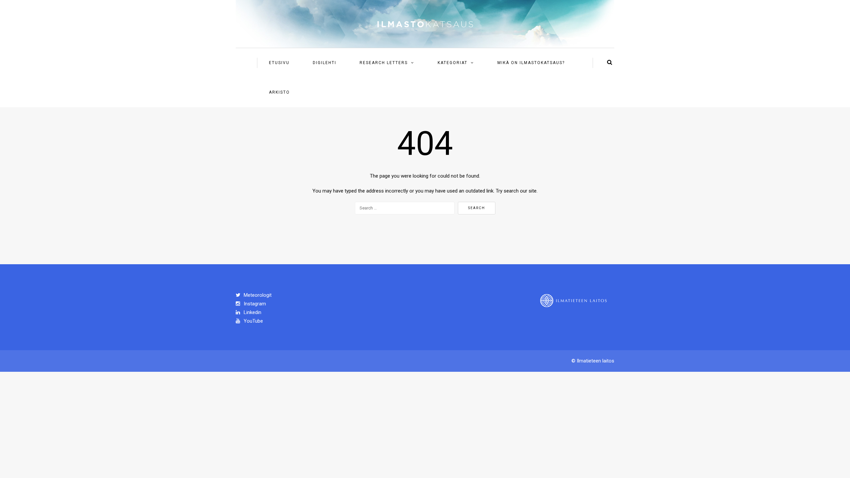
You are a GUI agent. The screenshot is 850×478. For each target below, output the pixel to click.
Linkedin (251, 312)
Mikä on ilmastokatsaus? (531, 62)
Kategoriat (453, 62)
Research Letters (384, 62)
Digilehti (324, 62)
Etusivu (279, 62)
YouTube (252, 321)
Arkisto (279, 92)
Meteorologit (257, 295)
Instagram (254, 304)
